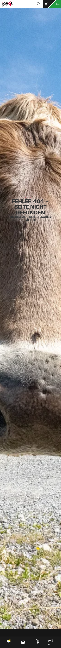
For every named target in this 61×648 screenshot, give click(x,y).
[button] (38, 4)
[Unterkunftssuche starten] (54, 4)
